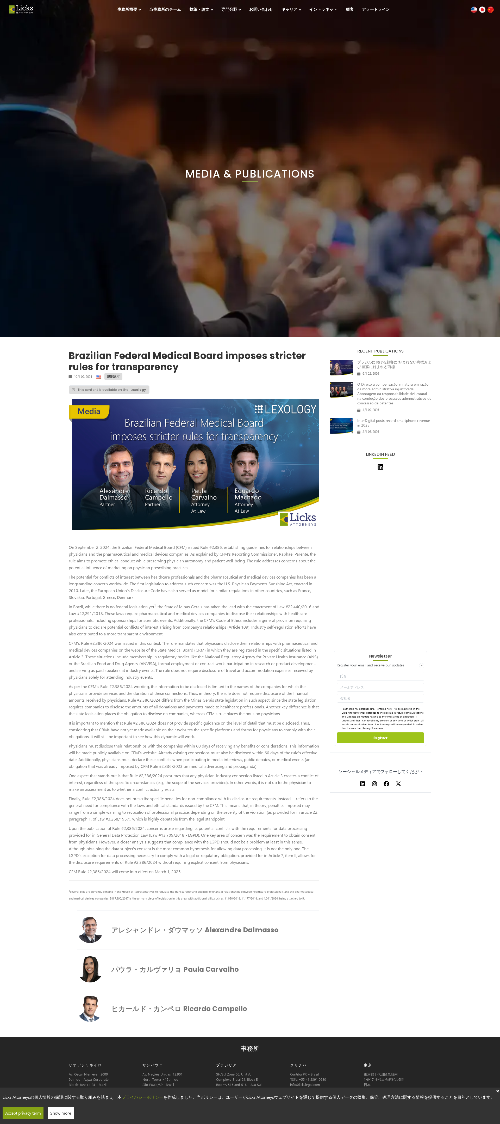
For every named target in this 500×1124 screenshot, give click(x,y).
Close (497, 1090)
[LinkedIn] (362, 783)
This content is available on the (111, 389)
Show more (60, 1113)
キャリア (289, 9)
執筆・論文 (200, 9)
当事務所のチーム (165, 9)
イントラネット (323, 9)
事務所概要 (127, 9)
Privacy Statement (372, 728)
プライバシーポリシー (142, 1097)
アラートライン (376, 9)
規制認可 (113, 376)
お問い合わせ (261, 9)
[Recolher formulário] (421, 665)
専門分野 (229, 9)
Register (380, 738)
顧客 (350, 9)
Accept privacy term (23, 1113)
